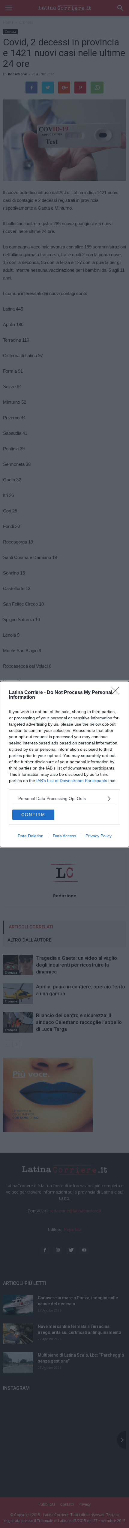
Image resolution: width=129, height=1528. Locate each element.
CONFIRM (33, 814)
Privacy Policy (99, 835)
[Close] (117, 692)
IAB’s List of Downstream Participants (71, 780)
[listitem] (64, 799)
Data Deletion (31, 835)
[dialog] (64, 764)
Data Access (64, 835)
